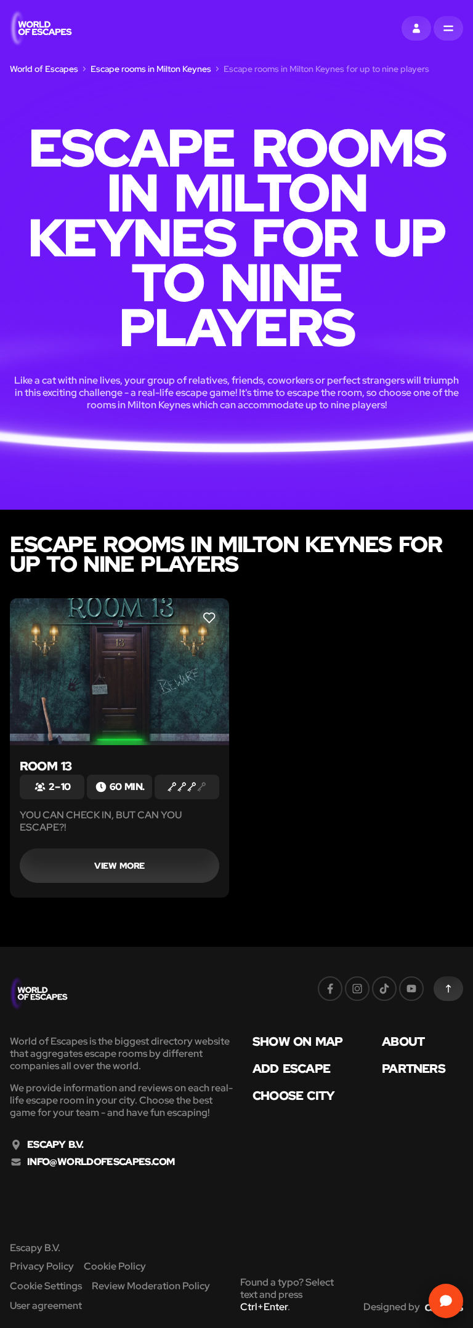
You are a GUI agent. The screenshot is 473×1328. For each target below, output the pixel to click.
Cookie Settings (46, 1285)
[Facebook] (330, 988)
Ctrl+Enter (264, 1306)
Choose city (293, 1095)
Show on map (297, 1041)
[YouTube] (411, 988)
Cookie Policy (115, 1266)
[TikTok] (384, 988)
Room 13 (45, 766)
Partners (413, 1068)
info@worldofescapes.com (100, 1162)
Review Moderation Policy (151, 1285)
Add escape (291, 1068)
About (403, 1041)
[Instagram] (357, 988)
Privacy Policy (42, 1266)
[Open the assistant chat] (446, 1301)
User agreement (46, 1305)
